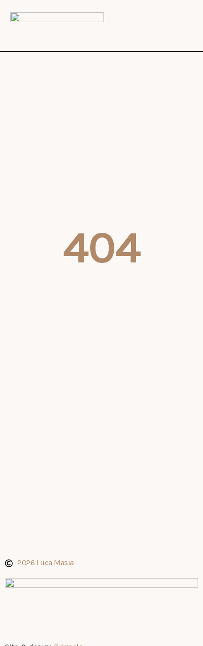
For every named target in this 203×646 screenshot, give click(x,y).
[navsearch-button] (180, 24)
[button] (158, 26)
